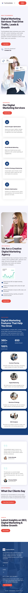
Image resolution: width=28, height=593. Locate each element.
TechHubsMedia (8, 3)
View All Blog (6, 530)
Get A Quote (22, 3)
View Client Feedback (8, 502)
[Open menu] (14, 3)
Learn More (5, 44)
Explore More (7, 112)
